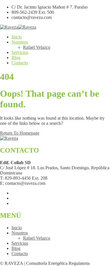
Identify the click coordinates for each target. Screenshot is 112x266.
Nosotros (19, 42)
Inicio (16, 36)
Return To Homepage (19, 133)
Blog (15, 57)
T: (2, 178)
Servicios (19, 52)
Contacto (19, 62)
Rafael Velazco (36, 47)
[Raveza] (9, 27)
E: (2, 183)
